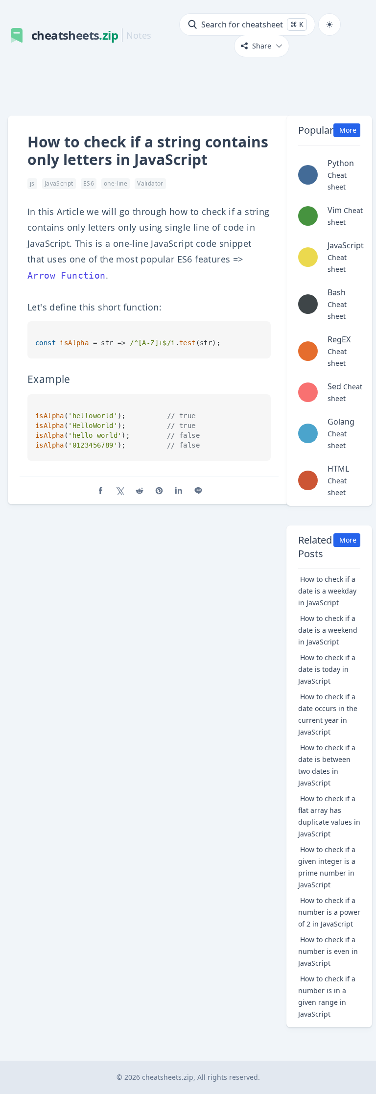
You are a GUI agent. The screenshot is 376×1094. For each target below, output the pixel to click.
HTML (338, 480)
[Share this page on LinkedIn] (179, 491)
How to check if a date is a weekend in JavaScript (327, 630)
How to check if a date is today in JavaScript (326, 669)
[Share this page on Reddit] (139, 491)
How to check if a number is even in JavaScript (328, 951)
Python (341, 174)
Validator (150, 183)
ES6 (88, 183)
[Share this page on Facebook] (100, 491)
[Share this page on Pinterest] (159, 491)
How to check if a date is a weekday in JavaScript (327, 590)
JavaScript (59, 183)
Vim (345, 216)
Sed (345, 392)
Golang (341, 433)
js (32, 183)
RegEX (339, 351)
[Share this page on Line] (198, 491)
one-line (115, 183)
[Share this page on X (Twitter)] (120, 491)
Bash (337, 304)
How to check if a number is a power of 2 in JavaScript (329, 912)
